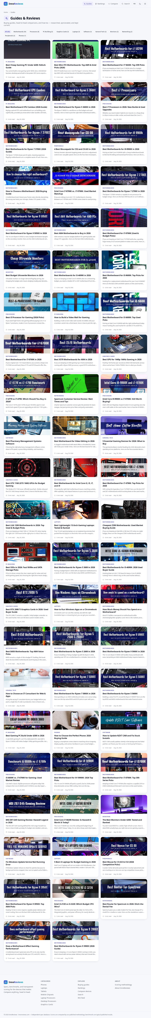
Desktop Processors (48, 1001)
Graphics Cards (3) (63, 32)
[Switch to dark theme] (140, 4)
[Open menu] (145, 4)
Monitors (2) (114, 32)
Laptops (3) (76, 32)
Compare (114, 4)
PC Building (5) (48, 32)
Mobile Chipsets (47, 994)
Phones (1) (22, 36)
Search (80, 994)
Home (6, 12)
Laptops (44, 988)
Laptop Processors (48, 998)
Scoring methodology (123, 985)
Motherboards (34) (20, 32)
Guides (89, 4)
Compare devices (84, 991)
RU (135, 4)
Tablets (43, 991)
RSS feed (81, 998)
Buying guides (83, 985)
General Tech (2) (101, 32)
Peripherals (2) (10, 36)
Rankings (101, 4)
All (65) (7, 32)
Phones (44, 985)
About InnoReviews (122, 988)
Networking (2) (127, 32)
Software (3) (88, 32)
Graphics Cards (47, 1004)
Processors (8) (34, 32)
